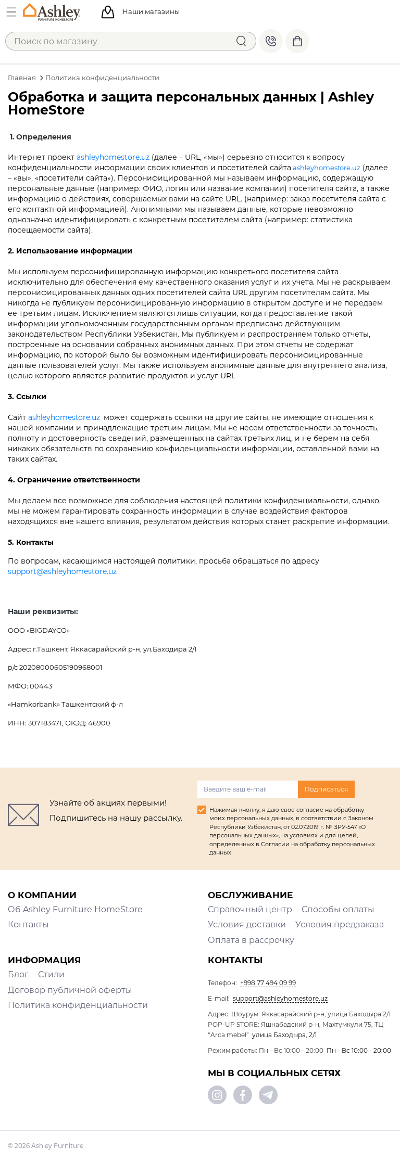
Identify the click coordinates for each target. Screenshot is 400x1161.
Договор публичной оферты (70, 990)
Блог (18, 974)
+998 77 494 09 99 (271, 41)
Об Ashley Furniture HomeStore (75, 909)
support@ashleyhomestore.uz (62, 571)
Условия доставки (247, 924)
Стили (51, 974)
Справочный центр (250, 909)
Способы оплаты (338, 909)
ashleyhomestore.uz (113, 157)
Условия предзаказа (339, 924)
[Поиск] (241, 41)
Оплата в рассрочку (251, 940)
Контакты (28, 924)
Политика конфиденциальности (78, 1005)
